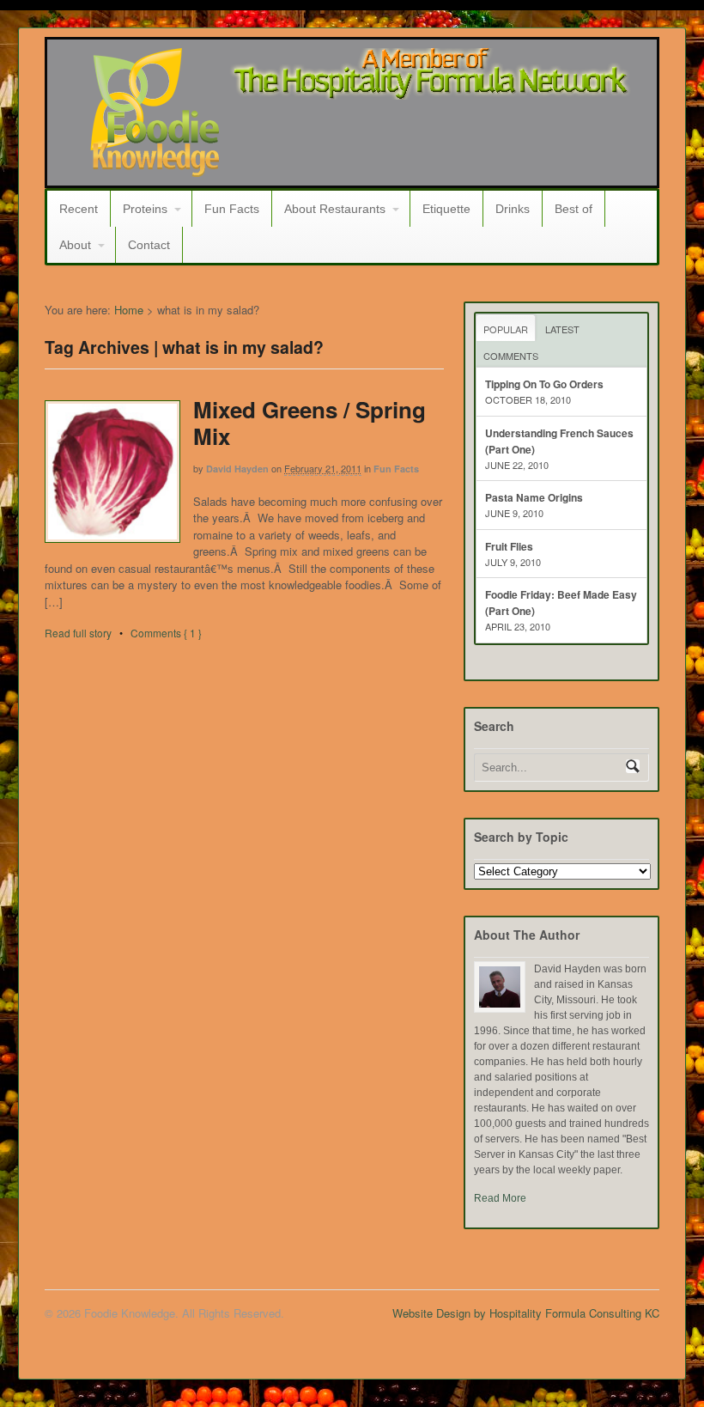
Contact (149, 245)
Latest (562, 329)
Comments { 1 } (166, 632)
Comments (510, 355)
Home (128, 310)
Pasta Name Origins (534, 497)
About (75, 245)
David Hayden (237, 468)
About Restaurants (334, 209)
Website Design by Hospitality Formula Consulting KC (525, 1313)
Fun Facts (231, 209)
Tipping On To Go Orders (544, 384)
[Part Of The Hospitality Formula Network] (154, 169)
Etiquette (446, 209)
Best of (573, 209)
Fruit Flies (509, 546)
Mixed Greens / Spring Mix (309, 422)
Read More (500, 1198)
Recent (78, 209)
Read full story (78, 632)
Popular (505, 329)
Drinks (512, 209)
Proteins (145, 209)
